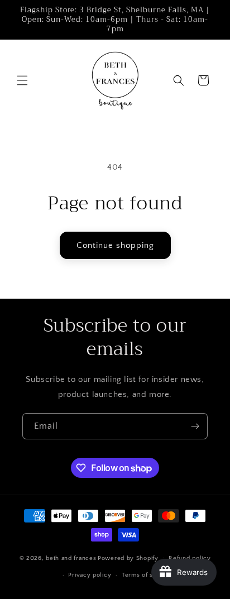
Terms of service (147, 575)
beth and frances (71, 557)
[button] (22, 80)
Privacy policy (89, 575)
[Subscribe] (195, 426)
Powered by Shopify (128, 557)
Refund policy (189, 558)
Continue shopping (115, 245)
